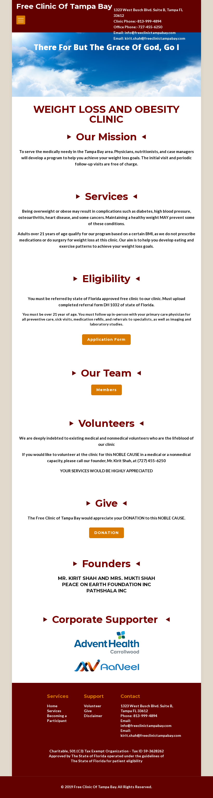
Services (54, 711)
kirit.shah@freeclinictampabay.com (151, 735)
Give (88, 711)
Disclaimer (93, 715)
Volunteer (92, 706)
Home (52, 706)
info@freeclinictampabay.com (146, 725)
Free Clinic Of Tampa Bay (64, 6)
